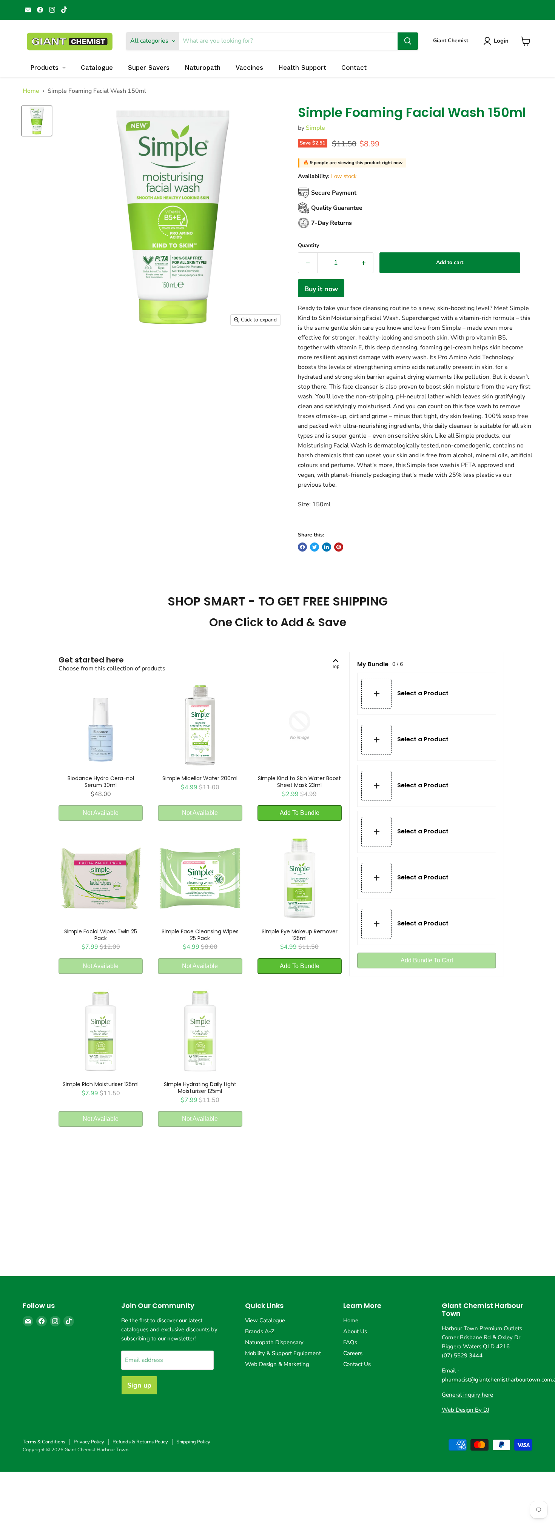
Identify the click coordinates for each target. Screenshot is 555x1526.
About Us (355, 1331)
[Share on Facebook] (302, 547)
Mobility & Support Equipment (283, 1353)
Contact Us (357, 1364)
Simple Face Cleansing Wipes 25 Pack (200, 935)
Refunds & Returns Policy (140, 1441)
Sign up (139, 1385)
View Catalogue (265, 1320)
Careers (352, 1353)
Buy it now (321, 289)
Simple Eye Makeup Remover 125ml (300, 935)
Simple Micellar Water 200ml (199, 778)
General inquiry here (467, 1394)
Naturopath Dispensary (274, 1342)
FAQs (350, 1342)
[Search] (408, 41)
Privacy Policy (89, 1441)
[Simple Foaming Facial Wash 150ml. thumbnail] (37, 121)
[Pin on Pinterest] (338, 547)
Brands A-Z (259, 1331)
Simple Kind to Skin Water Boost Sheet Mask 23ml (299, 781)
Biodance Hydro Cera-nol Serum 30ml (101, 781)
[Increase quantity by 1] (363, 262)
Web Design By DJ (465, 1410)
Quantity (308, 246)
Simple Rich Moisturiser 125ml (101, 1084)
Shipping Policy (193, 1441)
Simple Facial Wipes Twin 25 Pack (100, 935)
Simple (315, 128)
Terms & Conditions (44, 1441)
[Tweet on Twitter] (314, 547)
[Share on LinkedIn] (326, 547)
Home (31, 91)
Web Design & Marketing (277, 1364)
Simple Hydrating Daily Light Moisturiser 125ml (200, 1087)
